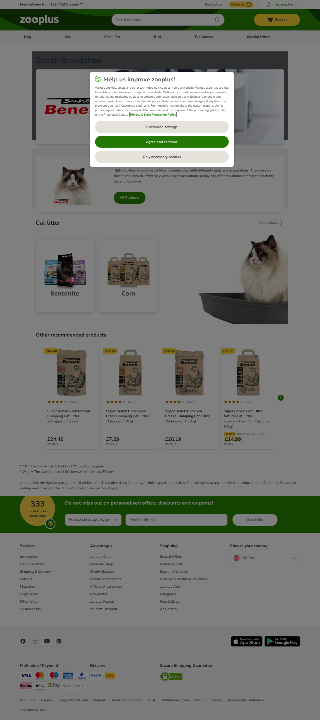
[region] (162, 119)
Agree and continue (162, 142)
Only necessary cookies (162, 157)
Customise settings (162, 127)
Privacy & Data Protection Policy (153, 115)
